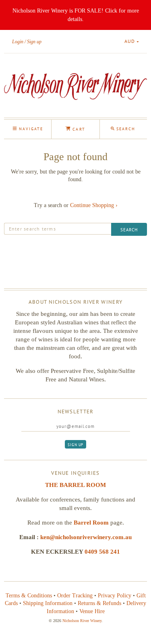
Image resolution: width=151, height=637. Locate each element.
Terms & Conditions (29, 596)
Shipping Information (47, 603)
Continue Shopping (94, 205)
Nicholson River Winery (81, 620)
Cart (77, 129)
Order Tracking (75, 596)
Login (17, 41)
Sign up (34, 41)
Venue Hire (92, 611)
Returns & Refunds (99, 603)
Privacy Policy (114, 596)
